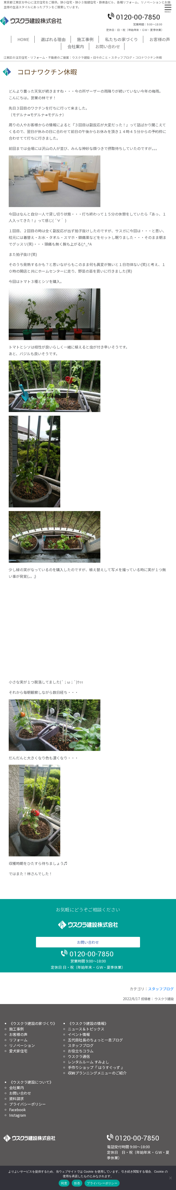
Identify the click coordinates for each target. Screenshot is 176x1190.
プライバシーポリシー (27, 1104)
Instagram (17, 1115)
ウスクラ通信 (79, 1056)
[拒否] (170, 1178)
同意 (64, 1183)
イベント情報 (79, 1034)
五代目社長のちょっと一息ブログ (95, 1040)
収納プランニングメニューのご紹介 (97, 1073)
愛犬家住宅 (18, 1051)
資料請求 (16, 1098)
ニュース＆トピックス (86, 1029)
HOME (23, 39)
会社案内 (16, 1087)
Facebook (17, 1109)
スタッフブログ (161, 988)
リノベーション (22, 1045)
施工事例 (16, 1029)
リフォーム (18, 1040)
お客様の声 (159, 39)
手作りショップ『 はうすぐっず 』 (96, 1067)
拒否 (77, 1183)
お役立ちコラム (81, 1051)
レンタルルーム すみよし (88, 1062)
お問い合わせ (107, 46)
